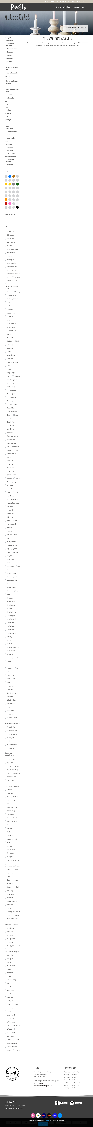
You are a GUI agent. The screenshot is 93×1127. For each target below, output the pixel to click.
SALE (6, 116)
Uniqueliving (11, 980)
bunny (9, 334)
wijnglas (17, 1025)
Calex (9, 352)
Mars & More (11, 727)
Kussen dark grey (13, 647)
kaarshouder (11, 587)
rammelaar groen (13, 860)
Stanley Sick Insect (13, 912)
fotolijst (9, 457)
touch (9, 962)
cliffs (8, 376)
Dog (8, 415)
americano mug (12, 249)
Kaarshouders (12, 49)
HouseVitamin (12, 535)
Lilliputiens (11, 704)
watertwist (11, 1019)
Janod (16, 552)
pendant (10, 835)
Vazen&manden (12, 73)
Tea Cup (10, 932)
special (9, 908)
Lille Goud (10, 696)
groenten (10, 489)
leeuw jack (10, 686)
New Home (11, 793)
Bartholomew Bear (13, 274)
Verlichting (9, 145)
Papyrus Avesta (12, 818)
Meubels (8, 113)
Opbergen (10, 52)
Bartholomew (12, 270)
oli (8, 797)
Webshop (66, 7)
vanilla (9, 994)
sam (8, 877)
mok (8, 741)
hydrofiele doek (12, 545)
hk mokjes (10, 514)
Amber (9, 246)
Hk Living (10, 506)
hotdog (9, 531)
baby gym (10, 260)
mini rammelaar (12, 734)
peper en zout (12, 839)
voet (8, 1004)
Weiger (52, 1124)
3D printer (10, 235)
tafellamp (10, 928)
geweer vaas (11, 475)
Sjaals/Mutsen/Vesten (12, 90)
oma (8, 804)
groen (17, 482)
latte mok (10, 672)
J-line (15, 549)
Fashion (7, 76)
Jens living (10, 566)
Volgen (63, 1103)
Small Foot (10, 894)
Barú (8, 277)
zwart (18, 1050)
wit (18, 1029)
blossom (10, 309)
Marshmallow (12, 731)
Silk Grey (10, 891)
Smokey (10, 898)
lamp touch (11, 665)
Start (67, 27)
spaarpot (10, 905)
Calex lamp (11, 355)
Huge (9, 538)
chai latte (10, 369)
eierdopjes (10, 429)
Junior (9, 577)
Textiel (7, 126)
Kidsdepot (10, 598)
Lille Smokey (11, 700)
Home (58, 7)
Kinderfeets (11, 602)
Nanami (17, 773)
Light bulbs (11, 153)
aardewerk (11, 239)
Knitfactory (11, 605)
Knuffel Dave (11, 612)
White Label (11, 1022)
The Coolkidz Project (12, 952)
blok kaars (10, 306)
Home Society (12, 521)
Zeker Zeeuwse (12, 1047)
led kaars (17, 679)
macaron (10, 714)
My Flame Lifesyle (13, 770)
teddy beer (11, 942)
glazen (18, 478)
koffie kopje (11, 626)
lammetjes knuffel (13, 658)
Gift (6, 101)
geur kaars (11, 464)
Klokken (10, 165)
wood (9, 1040)
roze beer (10, 873)
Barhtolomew (12, 267)
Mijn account (50, 2)
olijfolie (15, 797)
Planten (10, 58)
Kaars (18, 577)
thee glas (10, 955)
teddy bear (11, 939)
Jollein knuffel (12, 573)
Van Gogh (10, 987)
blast (9, 302)
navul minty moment (12, 786)
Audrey (9, 256)
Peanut (9, 825)
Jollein (9, 570)
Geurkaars (10, 468)
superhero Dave (12, 919)
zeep (17, 1040)
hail (17, 492)
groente (10, 485)
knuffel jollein (11, 616)
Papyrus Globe (12, 821)
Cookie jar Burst (12, 394)
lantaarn (10, 668)
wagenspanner (12, 1008)
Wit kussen (11, 1033)
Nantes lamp (11, 777)
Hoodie (9, 528)
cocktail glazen (12, 380)
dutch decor (11, 426)
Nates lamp (11, 780)
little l (9, 707)
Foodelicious (11, 454)
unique (9, 976)
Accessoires (81, 27)
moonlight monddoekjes (9, 755)
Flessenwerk (11, 443)
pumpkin (10, 857)
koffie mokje (11, 633)
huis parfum (11, 542)
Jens (8, 563)
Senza (9, 887)
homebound (11, 524)
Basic (9, 281)
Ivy (8, 549)
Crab (8, 401)
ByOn (18, 341)
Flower (9, 450)
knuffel (9, 608)
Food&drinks (9, 98)
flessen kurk (11, 440)
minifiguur (10, 738)
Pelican (9, 832)
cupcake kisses (12, 411)
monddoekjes (12, 745)
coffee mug (11, 387)
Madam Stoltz (12, 718)
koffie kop (10, 623)
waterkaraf (11, 1015)
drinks (9, 418)
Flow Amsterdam (13, 447)
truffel (9, 969)
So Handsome (12, 901)
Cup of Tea (11, 408)
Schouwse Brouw (13, 880)
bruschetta (11, 327)
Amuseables (11, 253)
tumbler (10, 973)
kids (8, 594)
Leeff (9, 682)
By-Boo (9, 341)
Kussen (9, 644)
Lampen (10, 150)
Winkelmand (61, 2)
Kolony (9, 637)
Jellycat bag (11, 559)
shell (17, 887)
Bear (16, 281)
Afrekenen (71, 2)
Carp (8, 366)
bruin (9, 320)
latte (18, 668)
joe (19, 566)
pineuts (9, 846)
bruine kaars (11, 323)
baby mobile (11, 263)
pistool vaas (11, 850)
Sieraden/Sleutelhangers (12, 82)
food (17, 450)
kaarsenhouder (12, 580)
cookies (47, 1120)
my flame (10, 763)
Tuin (6, 141)
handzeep (10, 496)
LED (8, 679)
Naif (8, 773)
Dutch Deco (11, 422)
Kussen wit (11, 651)
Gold (8, 482)
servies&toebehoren (12, 68)
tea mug (10, 935)
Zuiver (9, 1050)
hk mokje (10, 510)
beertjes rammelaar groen (11, 287)
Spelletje (8, 120)
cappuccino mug (13, 362)
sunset (16, 915)
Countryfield (11, 397)
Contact (77, 7)
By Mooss (10, 338)
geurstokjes (11, 471)
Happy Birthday (12, 499)
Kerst (6, 104)
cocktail (17, 376)
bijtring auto (11, 295)
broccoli (10, 316)
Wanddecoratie (10, 156)
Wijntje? (10, 1029)
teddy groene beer (13, 946)
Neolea (9, 790)
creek (17, 401)
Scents (9, 62)
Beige (9, 292)
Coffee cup (11, 383)
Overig (9, 55)
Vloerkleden (11, 138)
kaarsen (10, 147)
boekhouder (11, 313)
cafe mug (10, 348)
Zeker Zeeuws (12, 1043)
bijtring (17, 292)
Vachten (10, 135)
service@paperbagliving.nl (43, 1086)
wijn (8, 1025)
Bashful (17, 277)
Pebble (9, 828)
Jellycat (9, 110)
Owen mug (11, 811)
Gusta (9, 492)
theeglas (10, 959)
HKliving (10, 517)
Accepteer (43, 1124)
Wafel (16, 1004)
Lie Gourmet (11, 693)
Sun (8, 915)
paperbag (10, 814)
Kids (6, 108)
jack (8, 552)
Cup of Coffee (12, 404)
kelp (16, 591)
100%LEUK (11, 231)
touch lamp (11, 966)
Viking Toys (11, 1001)
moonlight (10, 748)
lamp (9, 661)
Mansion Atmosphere (12, 724)
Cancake (10, 359)
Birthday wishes (12, 299)
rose (8, 869)
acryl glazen (11, 242)
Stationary (8, 123)
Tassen (9, 95)
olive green (11, 800)
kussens (10, 654)
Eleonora (10, 433)
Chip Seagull (11, 373)
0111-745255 (38, 1083)
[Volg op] (57, 1103)
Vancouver (11, 990)
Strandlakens (12, 132)
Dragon (17, 415)
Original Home (12, 807)
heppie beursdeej (13, 503)
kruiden (10, 640)
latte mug (10, 675)
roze (16, 869)
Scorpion (10, 884)
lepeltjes (10, 689)
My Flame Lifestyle (13, 766)
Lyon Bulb (10, 711)
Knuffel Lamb (11, 619)
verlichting (10, 997)
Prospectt (10, 853)
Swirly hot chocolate (12, 925)
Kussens (10, 128)
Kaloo (9, 591)
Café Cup (10, 345)
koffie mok (11, 630)
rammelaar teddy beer (12, 866)
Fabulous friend (12, 436)
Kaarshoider (11, 584)
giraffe (9, 478)
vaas (8, 983)
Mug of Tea (11, 759)
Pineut (9, 842)
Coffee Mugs (11, 390)
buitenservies (11, 330)
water (9, 1011)
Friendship (10, 461)
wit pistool (10, 1036)
